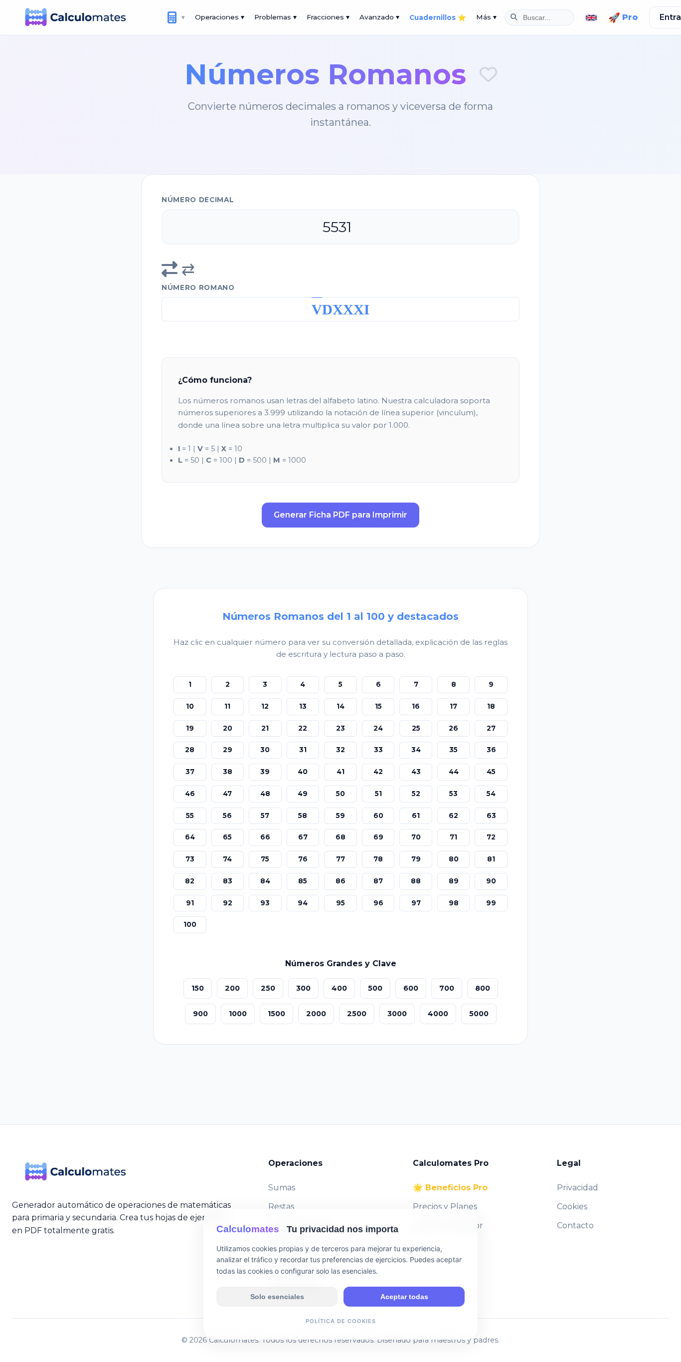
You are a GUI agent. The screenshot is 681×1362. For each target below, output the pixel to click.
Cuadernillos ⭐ (437, 17)
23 (340, 728)
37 (189, 772)
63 (491, 815)
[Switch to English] (591, 17)
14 (340, 706)
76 (303, 859)
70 (416, 837)
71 (453, 837)
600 (410, 988)
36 (491, 750)
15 (378, 706)
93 (265, 903)
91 (190, 903)
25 (416, 728)
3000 (397, 1013)
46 (190, 794)
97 (416, 903)
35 (453, 750)
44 (454, 772)
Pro (623, 17)
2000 (316, 1013)
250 (268, 988)
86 (340, 881)
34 (416, 750)
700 (446, 988)
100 (189, 924)
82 (189, 881)
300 (303, 988)
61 (416, 815)
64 (190, 837)
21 (265, 728)
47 (227, 794)
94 (303, 903)
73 (189, 859)
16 (416, 706)
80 (454, 859)
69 (378, 837)
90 (491, 881)
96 (378, 903)
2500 (356, 1013)
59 (340, 815)
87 (378, 881)
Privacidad (577, 1187)
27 (491, 728)
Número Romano (198, 287)
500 (375, 988)
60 (378, 815)
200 (232, 988)
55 (190, 815)
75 (265, 859)
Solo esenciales (277, 1296)
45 (491, 772)
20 (227, 728)
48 (265, 794)
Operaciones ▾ (219, 17)
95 (340, 903)
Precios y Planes (445, 1206)
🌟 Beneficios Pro (450, 1187)
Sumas (281, 1187)
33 (378, 750)
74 (227, 859)
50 (340, 794)
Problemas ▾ (275, 17)
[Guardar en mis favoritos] (488, 74)
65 (227, 837)
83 (227, 881)
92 (227, 903)
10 (190, 706)
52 (416, 794)
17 (453, 706)
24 (378, 728)
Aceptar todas (404, 1296)
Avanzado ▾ (379, 17)
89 (454, 881)
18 (491, 706)
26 (453, 728)
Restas (281, 1206)
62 (453, 815)
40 (303, 772)
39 (265, 772)
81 (491, 859)
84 (265, 881)
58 (302, 815)
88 (416, 881)
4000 (438, 1013)
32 (340, 750)
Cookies (572, 1206)
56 (227, 815)
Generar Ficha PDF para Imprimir (340, 515)
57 (265, 815)
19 (190, 728)
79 (416, 859)
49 (303, 794)
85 (302, 881)
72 (491, 837)
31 (303, 750)
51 (378, 794)
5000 (479, 1013)
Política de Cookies (341, 1320)
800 (482, 988)
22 (302, 728)
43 (416, 772)
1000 (238, 1013)
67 (303, 837)
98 (454, 903)
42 (378, 772)
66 (265, 837)
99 (491, 903)
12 (265, 706)
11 (227, 706)
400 (339, 988)
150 (197, 988)
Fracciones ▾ (328, 17)
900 (200, 1013)
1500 (276, 1013)
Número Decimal (198, 200)
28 (189, 750)
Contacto (575, 1225)
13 (303, 706)
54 (491, 794)
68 (340, 837)
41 (340, 772)
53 (453, 794)
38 (227, 772)
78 (378, 859)
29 (227, 750)
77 (340, 859)
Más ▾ (486, 17)
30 (265, 750)
